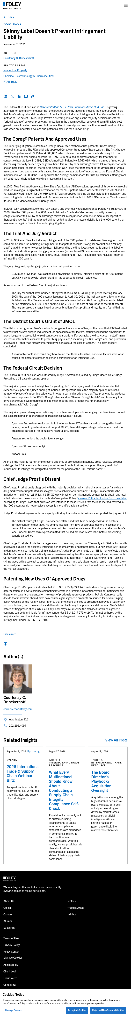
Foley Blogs (12, 23)
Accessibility (10, 964)
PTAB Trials (10, 81)
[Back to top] (5, 645)
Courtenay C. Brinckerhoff (18, 58)
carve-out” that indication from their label (102, 498)
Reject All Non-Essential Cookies (108, 1010)
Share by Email (26, 96)
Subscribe (9, 927)
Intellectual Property (15, 70)
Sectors (71, 901)
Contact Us (9, 984)
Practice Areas (75, 907)
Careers (7, 914)
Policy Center (11, 951)
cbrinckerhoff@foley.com (17, 709)
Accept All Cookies (77, 1010)
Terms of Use (11, 938)
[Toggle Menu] (126, 5)
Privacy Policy (11, 944)
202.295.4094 (17, 725)
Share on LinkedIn (5, 96)
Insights (71, 914)
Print (19, 96)
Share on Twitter (12, 96)
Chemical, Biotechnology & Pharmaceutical (28, 76)
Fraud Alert (10, 978)
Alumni (7, 921)
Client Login (10, 971)
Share (33, 96)
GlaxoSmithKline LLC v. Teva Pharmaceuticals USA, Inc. (72, 107)
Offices (7, 907)
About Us (8, 901)
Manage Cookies (13, 1010)
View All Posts (116, 739)
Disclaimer (9, 634)
